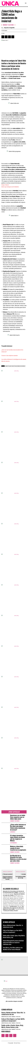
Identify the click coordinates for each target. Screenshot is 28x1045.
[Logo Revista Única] (10, 3)
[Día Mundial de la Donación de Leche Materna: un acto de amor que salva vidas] (5, 858)
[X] (6, 36)
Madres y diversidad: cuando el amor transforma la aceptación (18, 848)
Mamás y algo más (15, 821)
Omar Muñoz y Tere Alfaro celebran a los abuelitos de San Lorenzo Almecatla (13, 948)
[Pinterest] (9, 36)
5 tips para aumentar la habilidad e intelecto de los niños (7, 878)
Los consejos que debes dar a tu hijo (21, 877)
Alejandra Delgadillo (9, 27)
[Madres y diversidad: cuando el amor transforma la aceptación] (5, 849)
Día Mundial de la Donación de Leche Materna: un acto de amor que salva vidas (18, 858)
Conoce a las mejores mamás (9, 355)
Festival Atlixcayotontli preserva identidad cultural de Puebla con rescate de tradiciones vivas (13, 942)
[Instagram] (6, 1035)
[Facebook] (2, 36)
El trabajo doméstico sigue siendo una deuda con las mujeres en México (17, 838)
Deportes (13, 832)
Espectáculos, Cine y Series (8, 1016)
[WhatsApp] (12, 36)
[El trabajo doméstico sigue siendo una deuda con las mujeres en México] (5, 838)
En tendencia (13, 842)
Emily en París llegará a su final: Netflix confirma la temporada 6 (12, 931)
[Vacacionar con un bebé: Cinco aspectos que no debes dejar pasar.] (5, 818)
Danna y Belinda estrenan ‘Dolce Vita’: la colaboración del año (13, 926)
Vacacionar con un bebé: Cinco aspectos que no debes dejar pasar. (17, 817)
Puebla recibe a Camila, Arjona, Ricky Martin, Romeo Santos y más (12, 1026)
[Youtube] (14, 1035)
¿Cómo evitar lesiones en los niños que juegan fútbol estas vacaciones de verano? (18, 827)
